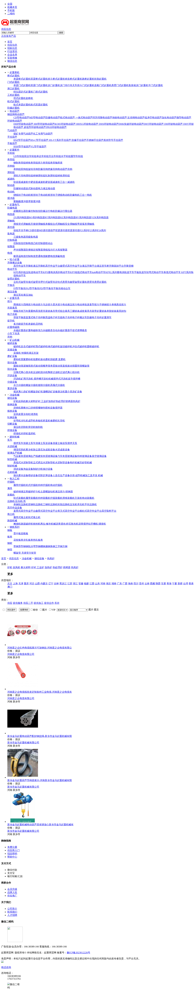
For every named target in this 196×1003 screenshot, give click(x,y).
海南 (130, 583)
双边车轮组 (30, 156)
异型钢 (22, 546)
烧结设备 (12, 398)
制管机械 (12, 459)
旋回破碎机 (66, 346)
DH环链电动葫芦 (173, 124)
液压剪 (24, 491)
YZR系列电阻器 (100, 217)
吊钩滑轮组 (27, 175)
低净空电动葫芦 (153, 117)
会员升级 (12, 889)
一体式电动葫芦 (84, 117)
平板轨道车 (140, 272)
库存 (57, 603)
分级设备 (12, 382)
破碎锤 (17, 491)
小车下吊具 (13, 333)
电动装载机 (88, 498)
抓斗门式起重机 (85, 85)
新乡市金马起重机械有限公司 (23, 742)
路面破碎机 (27, 523)
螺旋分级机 (32, 385)
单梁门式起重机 (22, 85)
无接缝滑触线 (38, 224)
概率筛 (46, 365)
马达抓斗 (48, 304)
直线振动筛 (68, 365)
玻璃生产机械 (14, 453)
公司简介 (12, 908)
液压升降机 (39, 266)
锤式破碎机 (54, 346)
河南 (102, 583)
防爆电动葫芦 (52, 117)
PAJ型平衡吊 (32, 288)
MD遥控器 (44, 230)
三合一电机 (86, 195)
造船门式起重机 (102, 85)
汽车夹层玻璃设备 (67, 456)
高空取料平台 (109, 511)
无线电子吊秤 (65, 317)
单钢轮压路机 (20, 504)
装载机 (11, 494)
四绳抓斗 (28, 304)
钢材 (9, 543)
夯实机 (81, 504)
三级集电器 (19, 237)
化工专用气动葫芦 (43, 133)
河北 (31, 583)
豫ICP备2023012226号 (78, 952)
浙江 (75, 583)
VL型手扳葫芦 (38, 146)
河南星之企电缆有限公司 (20, 654)
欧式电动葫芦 (67, 117)
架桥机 (29, 98)
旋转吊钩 (33, 169)
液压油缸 (28, 295)
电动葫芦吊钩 (65, 169)
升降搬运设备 (14, 262)
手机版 (11, 10)
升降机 (29, 266)
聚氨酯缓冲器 (20, 201)
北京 (9, 583)
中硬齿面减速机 (36, 182)
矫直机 (46, 420)
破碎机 (17, 346)
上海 (15, 583)
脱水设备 (12, 369)
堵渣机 (34, 414)
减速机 (11, 178)
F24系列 (101, 230)
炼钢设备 (12, 404)
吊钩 (9, 336)
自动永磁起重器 (61, 330)
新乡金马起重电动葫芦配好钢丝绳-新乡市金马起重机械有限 (39, 736)
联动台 (49, 243)
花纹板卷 (18, 540)
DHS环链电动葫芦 (109, 124)
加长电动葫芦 (169, 117)
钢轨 (28, 546)
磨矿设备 (12, 356)
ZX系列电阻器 (21, 217)
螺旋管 (17, 552)
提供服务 (18, 603)
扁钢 (47, 546)
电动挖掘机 (56, 485)
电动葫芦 (14, 111)
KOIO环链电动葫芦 (65, 124)
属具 (9, 488)
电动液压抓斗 (69, 304)
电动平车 (12, 269)
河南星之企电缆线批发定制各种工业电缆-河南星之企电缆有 (39, 692)
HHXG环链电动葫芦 (87, 124)
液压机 (17, 427)
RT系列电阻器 (52, 217)
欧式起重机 (13, 101)
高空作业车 (19, 266)
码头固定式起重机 (23, 91)
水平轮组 (66, 156)
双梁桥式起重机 (39, 79)
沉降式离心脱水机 (23, 372)
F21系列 (84, 230)
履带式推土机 (20, 517)
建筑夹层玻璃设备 (48, 456)
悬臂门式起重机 (120, 85)
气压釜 (17, 456)
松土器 (41, 491)
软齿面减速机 (20, 182)
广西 (125, 583)
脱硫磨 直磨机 (58, 359)
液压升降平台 (89, 266)
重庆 (26, 583)
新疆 (180, 583)
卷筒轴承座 (56, 162)
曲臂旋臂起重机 (78, 282)
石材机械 (12, 472)
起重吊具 (14, 298)
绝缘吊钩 (53, 169)
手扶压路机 (91, 504)
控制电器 (12, 240)
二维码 (11, 13)
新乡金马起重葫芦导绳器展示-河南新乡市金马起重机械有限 (39, 780)
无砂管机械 (86, 462)
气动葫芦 (12, 130)
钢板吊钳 (18, 311)
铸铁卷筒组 (32, 162)
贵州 (141, 583)
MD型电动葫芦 (37, 117)
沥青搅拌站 (84, 523)
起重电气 (14, 204)
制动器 (11, 185)
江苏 (69, 583)
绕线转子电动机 (22, 195)
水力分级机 (19, 385)
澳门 (9, 586)
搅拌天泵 (72, 443)
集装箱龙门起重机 (138, 85)
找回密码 (12, 853)
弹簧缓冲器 (34, 201)
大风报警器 (61, 249)
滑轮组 (11, 172)
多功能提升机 (20, 324)
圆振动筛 (18, 365)
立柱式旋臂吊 (20, 282)
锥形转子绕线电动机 (59, 195)
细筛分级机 (44, 385)
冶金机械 (14, 394)
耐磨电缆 (50, 256)
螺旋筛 (85, 365)
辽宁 (50, 583)
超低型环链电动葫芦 (35, 127)
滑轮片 (17, 175)
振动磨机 (45, 359)
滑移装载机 (68, 498)
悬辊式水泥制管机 (23, 462)
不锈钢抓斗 (105, 304)
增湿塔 (17, 449)
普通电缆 (40, 256)
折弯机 (17, 420)
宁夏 (174, 583)
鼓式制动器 (32, 188)
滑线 (15, 224)
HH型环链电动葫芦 (44, 124)
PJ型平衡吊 (19, 288)
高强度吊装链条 (44, 311)
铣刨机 (36, 523)
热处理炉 (61, 401)
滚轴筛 (27, 365)
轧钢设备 (12, 417)
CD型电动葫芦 (21, 117)
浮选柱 (44, 378)
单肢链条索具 (114, 311)
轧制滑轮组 (51, 175)
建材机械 (14, 436)
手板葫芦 (12, 143)
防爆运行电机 (47, 211)
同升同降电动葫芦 (102, 117)
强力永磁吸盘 (45, 330)
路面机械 (12, 520)
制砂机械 (12, 465)
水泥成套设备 (62, 449)
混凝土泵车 (29, 443)
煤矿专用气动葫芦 (23, 133)
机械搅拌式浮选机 (58, 378)
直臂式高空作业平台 (24, 511)
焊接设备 (12, 430)
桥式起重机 (13, 75)
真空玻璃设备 (99, 456)
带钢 (15, 546)
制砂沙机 (38, 469)
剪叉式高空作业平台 (69, 511)
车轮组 (11, 153)
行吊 (69, 85)
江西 (91, 583)
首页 (3, 558)
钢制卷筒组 (19, 162)
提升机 (11, 320)
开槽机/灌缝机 (98, 523)
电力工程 (14, 478)
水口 (28, 407)
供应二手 (28, 603)
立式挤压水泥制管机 (44, 462)
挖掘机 (11, 482)
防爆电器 (12, 207)
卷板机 (39, 420)
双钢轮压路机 (35, 504)
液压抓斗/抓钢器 (64, 491)
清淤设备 (18, 469)
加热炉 (52, 401)
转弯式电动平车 (155, 272)
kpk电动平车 (99, 272)
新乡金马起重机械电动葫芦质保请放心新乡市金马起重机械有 (40, 824)
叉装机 (78, 498)
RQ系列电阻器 (37, 217)
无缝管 (25, 552)
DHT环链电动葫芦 (154, 124)
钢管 (9, 549)
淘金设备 (28, 469)
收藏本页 (12, 7)
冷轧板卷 (28, 540)
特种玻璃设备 (84, 456)
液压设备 (12, 291)
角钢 (52, 546)
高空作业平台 (52, 266)
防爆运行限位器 (63, 211)
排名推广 (12, 895)
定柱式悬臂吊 (62, 282)
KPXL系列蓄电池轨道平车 (120, 272)
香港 (191, 583)
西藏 (152, 583)
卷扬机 (32, 324)
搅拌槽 (37, 378)
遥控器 (11, 227)
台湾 (185, 583)
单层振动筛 (56, 365)
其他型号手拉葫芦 (113, 140)
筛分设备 (12, 362)
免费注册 (12, 847)
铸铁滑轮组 (64, 175)
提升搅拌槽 (74, 378)
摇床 (15, 391)
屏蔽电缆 (60, 256)
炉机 (15, 401)
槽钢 (42, 546)
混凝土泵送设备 (44, 443)
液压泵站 (18, 295)
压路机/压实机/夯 (16, 501)
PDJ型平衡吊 (46, 288)
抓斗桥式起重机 (56, 79)
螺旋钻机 (50, 491)
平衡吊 (11, 285)
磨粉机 (17, 359)
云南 (147, 583)
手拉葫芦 (12, 137)
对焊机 (24, 433)
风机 (23, 449)
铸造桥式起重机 (73, 79)
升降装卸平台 (116, 266)
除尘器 (36, 449)
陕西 (158, 583)
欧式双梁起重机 (39, 104)
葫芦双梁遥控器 (59, 230)
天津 (20, 583)
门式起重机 (13, 82)
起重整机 (14, 72)
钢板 (9, 530)
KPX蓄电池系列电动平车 (56, 272)
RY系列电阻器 (83, 217)
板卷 (9, 536)
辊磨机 (36, 359)
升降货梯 (129, 266)
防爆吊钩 (43, 169)
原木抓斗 (57, 304)
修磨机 (54, 420)
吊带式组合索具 (61, 311)
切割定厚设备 (45, 475)
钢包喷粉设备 (47, 407)
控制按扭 (18, 243)
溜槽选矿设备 (50, 391)
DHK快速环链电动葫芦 (131, 124)
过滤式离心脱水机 (70, 372)
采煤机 (17, 353)
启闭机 (39, 324)
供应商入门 (13, 850)
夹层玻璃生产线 (29, 456)
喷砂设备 (33, 475)
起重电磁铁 (13, 327)
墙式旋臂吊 (34, 282)
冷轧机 (24, 420)
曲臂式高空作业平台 (71, 266)
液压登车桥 (103, 266)
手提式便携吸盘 (78, 330)
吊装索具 (12, 307)
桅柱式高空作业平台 (91, 511)
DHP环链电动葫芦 (23, 124)
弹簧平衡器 (19, 317)
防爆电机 (75, 195)
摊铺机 (17, 523)
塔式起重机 (19, 98)
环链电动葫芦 (14, 120)
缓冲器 (11, 198)
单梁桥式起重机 (22, 79)
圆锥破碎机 (93, 346)
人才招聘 (12, 915)
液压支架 (34, 353)
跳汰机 (61, 391)
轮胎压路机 (64, 504)
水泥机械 (12, 446)
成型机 (32, 420)
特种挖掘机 (44, 485)
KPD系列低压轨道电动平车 (28, 272)
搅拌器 (58, 407)
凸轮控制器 (39, 243)
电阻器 (11, 214)
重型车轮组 (77, 156)
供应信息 (6, 29)
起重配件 (14, 149)
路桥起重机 (88, 79)
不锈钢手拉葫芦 (95, 140)
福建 (86, 583)
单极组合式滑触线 (55, 224)
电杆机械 (75, 462)
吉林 (56, 583)
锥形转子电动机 (39, 195)
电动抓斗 (38, 304)
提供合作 (49, 603)
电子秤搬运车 (79, 317)
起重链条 (102, 311)
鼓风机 (22, 401)
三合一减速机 (67, 182)
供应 (9, 603)
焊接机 (17, 433)
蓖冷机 (29, 449)
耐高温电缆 (19, 256)
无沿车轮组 (55, 156)
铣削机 (39, 427)
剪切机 (32, 427)
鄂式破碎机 (42, 346)
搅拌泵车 (18, 443)
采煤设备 (12, 349)
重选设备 (12, 388)
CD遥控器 (33, 230)
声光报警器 (19, 249)
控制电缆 (28, 243)
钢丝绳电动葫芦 (15, 114)
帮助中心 (12, 856)
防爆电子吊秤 (94, 317)
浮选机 (17, 378)
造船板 (24, 533)
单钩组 (17, 169)
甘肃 (163, 583)
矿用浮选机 (27, 378)
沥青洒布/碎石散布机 (67, 523)
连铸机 (17, 407)
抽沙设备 (48, 469)
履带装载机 (32, 498)
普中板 (17, 533)
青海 (169, 583)
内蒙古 (44, 583)
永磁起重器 (19, 330)
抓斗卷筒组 (44, 162)
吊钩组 (11, 166)
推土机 (11, 514)
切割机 (24, 427)
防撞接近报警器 (34, 249)
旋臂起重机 (13, 278)
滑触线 (11, 220)
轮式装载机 (19, 498)
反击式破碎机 (28, 346)
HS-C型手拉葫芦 (39, 140)
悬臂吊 (90, 282)
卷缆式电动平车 (172, 272)
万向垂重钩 (29, 311)
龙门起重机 (54, 85)
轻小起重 (14, 259)
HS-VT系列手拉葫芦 (60, 140)
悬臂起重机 (100, 282)
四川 (136, 583)
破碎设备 (12, 343)
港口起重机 (13, 88)
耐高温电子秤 (50, 317)
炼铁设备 (12, 411)
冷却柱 (27, 414)
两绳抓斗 (18, 304)
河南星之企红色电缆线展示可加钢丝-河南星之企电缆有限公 (39, 647)
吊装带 (93, 311)
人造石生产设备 (61, 475)
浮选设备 (12, 375)
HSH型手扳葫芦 (22, 146)
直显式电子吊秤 (34, 317)
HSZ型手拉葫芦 (21, 140)
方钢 (64, 546)
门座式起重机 (40, 91)
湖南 (113, 583)
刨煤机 (25, 353)
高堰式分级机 (57, 385)
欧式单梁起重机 (22, 104)
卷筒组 (11, 159)
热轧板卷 (38, 540)
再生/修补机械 (48, 523)
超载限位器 (19, 211)
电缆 (9, 253)
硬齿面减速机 (52, 182)
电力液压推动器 (46, 188)
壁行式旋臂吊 (47, 282)
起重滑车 (106, 317)
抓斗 (9, 301)
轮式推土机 (34, 517)
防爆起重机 (13, 108)
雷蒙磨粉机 (27, 359)
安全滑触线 (71, 224)
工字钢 (58, 546)
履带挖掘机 (19, 485)
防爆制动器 (19, 188)
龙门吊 (63, 85)
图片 (91, 609)
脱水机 (44, 372)
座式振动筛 (37, 365)
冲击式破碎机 (79, 346)
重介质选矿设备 (73, 391)
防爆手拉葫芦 (79, 140)
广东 (119, 583)
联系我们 (12, 912)
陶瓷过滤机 (54, 372)
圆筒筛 (78, 365)
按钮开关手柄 (20, 230)
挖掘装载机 (56, 498)
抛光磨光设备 (20, 475)
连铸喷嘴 (35, 407)
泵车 (9, 440)
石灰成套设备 (47, 449)
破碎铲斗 (33, 491)
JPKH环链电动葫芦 (56, 127)
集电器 (11, 233)
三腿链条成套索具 (79, 311)
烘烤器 (69, 401)
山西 (37, 583)
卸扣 (123, 311)
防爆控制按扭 (33, 211)
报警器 (11, 246)
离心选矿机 (24, 391)
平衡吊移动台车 (61, 288)
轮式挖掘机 (32, 485)
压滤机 (36, 372)
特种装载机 (44, 498)
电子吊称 (12, 314)
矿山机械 (14, 340)
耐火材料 (31, 401)
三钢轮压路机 (50, 504)
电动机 (11, 191)
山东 (97, 583)
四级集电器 (32, 237)
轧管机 (61, 420)
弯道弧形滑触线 (85, 224)
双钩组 (24, 169)
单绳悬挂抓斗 (118, 304)
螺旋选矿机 (37, 391)
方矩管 (32, 552)
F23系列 (93, 230)
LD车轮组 (18, 156)
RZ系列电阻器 (68, 217)
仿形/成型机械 (77, 475)
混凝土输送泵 (60, 443)
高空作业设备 (14, 507)
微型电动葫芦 (184, 117)
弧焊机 (32, 433)
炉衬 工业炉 (42, 401)
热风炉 (76, 401)
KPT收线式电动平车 (81, 272)
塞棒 (23, 407)
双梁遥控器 (74, 230)
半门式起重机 (155, 85)
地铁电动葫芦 (120, 117)
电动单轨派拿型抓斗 (88, 304)
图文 (96, 609)
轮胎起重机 (100, 79)
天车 (74, 85)
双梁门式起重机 (39, 85)
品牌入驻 (12, 892)
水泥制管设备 (62, 462)
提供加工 (38, 603)
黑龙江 (63, 583)
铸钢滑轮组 (39, 175)
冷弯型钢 (35, 546)
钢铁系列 (14, 527)
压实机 (73, 504)
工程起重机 (13, 95)
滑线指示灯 (49, 249)
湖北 (108, 583)
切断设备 (12, 424)
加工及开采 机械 (94, 475)
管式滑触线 (24, 224)
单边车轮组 (42, 156)
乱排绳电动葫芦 (136, 117)
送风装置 (18, 414)
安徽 (80, 583)
